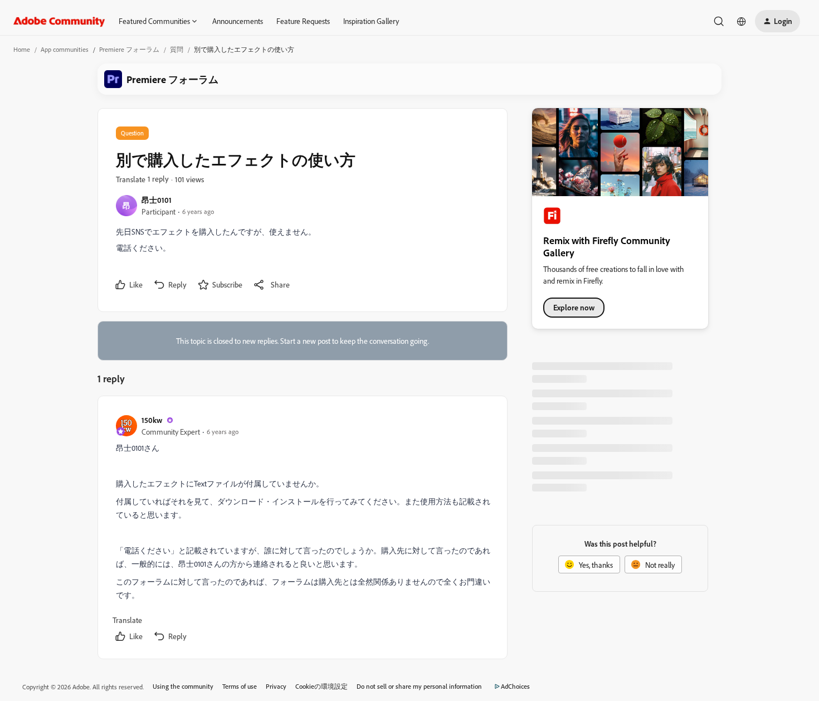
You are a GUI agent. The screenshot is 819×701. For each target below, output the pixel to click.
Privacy (276, 686)
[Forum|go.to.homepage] (59, 21)
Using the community (183, 686)
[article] (302, 529)
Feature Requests (303, 21)
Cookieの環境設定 (321, 686)
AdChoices (515, 686)
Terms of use (239, 686)
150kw (152, 420)
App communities (65, 49)
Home (21, 49)
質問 (176, 49)
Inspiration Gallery (371, 21)
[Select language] (741, 21)
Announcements (237, 21)
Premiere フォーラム (129, 49)
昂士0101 (157, 200)
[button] (777, 21)
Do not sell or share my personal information (419, 686)
